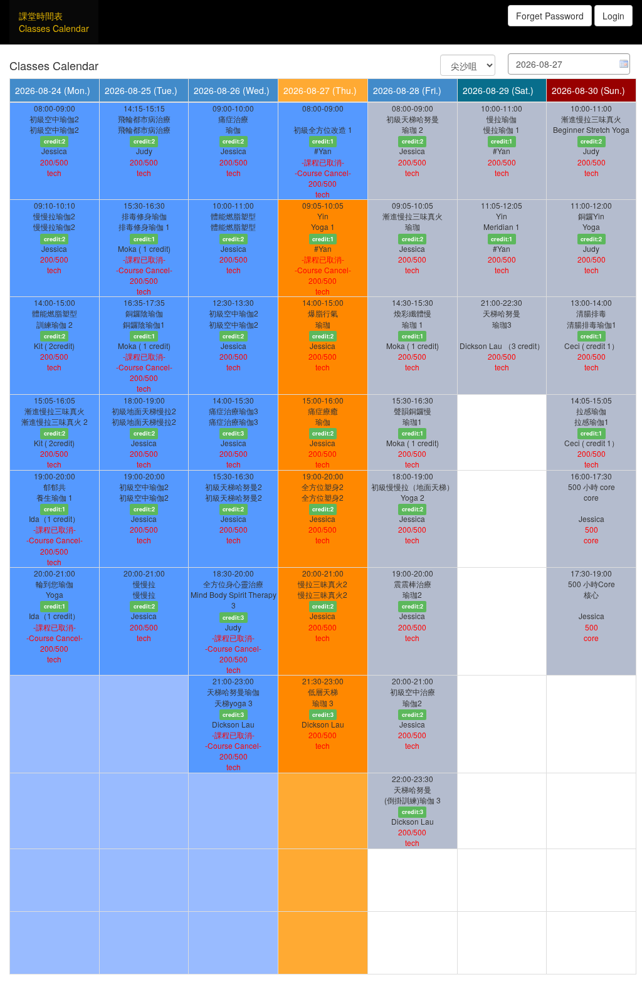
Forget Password (550, 15)
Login (613, 15)
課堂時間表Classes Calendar (54, 21)
